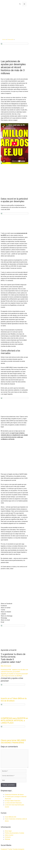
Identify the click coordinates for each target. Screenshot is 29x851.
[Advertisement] (14, 23)
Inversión (10, 39)
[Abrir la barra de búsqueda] (20, 4)
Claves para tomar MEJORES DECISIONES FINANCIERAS (13, 741)
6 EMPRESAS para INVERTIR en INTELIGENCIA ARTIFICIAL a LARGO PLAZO (14, 720)
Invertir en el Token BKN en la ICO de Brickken (14, 699)
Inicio (4, 39)
